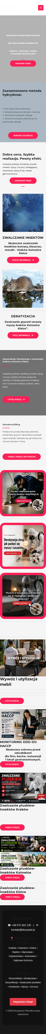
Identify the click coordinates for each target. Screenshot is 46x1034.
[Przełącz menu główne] (41, 8)
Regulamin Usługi (23, 1002)
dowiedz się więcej (23, 135)
